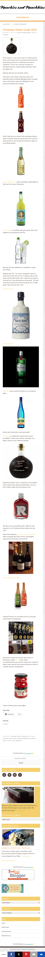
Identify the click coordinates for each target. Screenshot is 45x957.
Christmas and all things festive (20, 736)
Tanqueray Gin (8, 344)
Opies (17, 660)
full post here (27, 856)
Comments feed (6, 931)
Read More (20, 810)
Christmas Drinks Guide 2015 (20, 29)
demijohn (19, 738)
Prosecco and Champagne (26, 534)
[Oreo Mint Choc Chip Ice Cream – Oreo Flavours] (18, 846)
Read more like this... (9, 861)
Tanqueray (19, 740)
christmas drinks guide (9, 738)
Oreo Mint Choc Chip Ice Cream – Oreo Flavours (16, 848)
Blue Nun (6, 391)
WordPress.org (6, 935)
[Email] (34, 954)
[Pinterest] (26, 954)
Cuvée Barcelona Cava (11, 578)
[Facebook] (11, 954)
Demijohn (6, 436)
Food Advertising (17, 753)
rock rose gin (11, 740)
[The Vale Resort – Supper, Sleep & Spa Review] (18, 803)
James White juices (9, 182)
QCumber (6, 230)
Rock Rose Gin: (8, 289)
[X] (18, 954)
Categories (21, 17)
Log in (3, 923)
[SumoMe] (41, 954)
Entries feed (5, 927)
